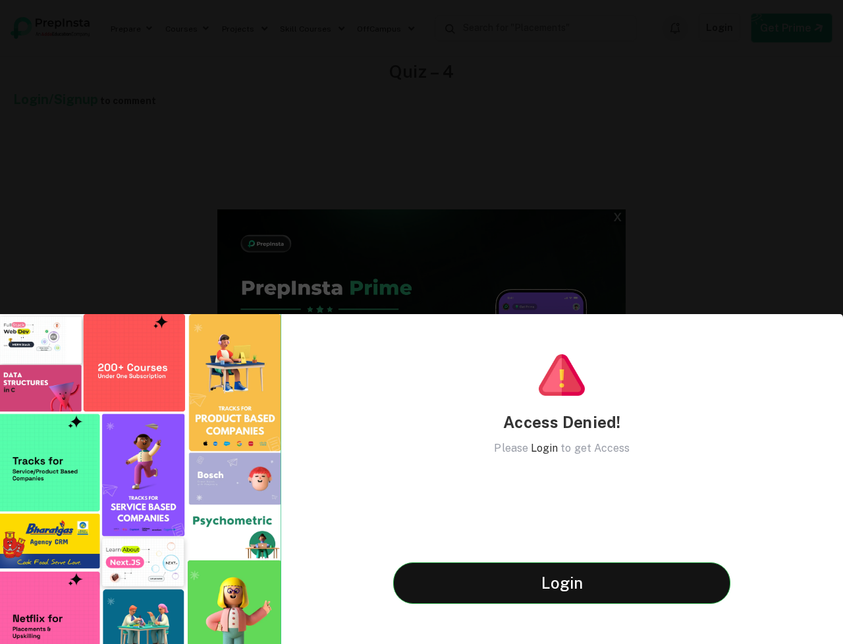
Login (544, 448)
